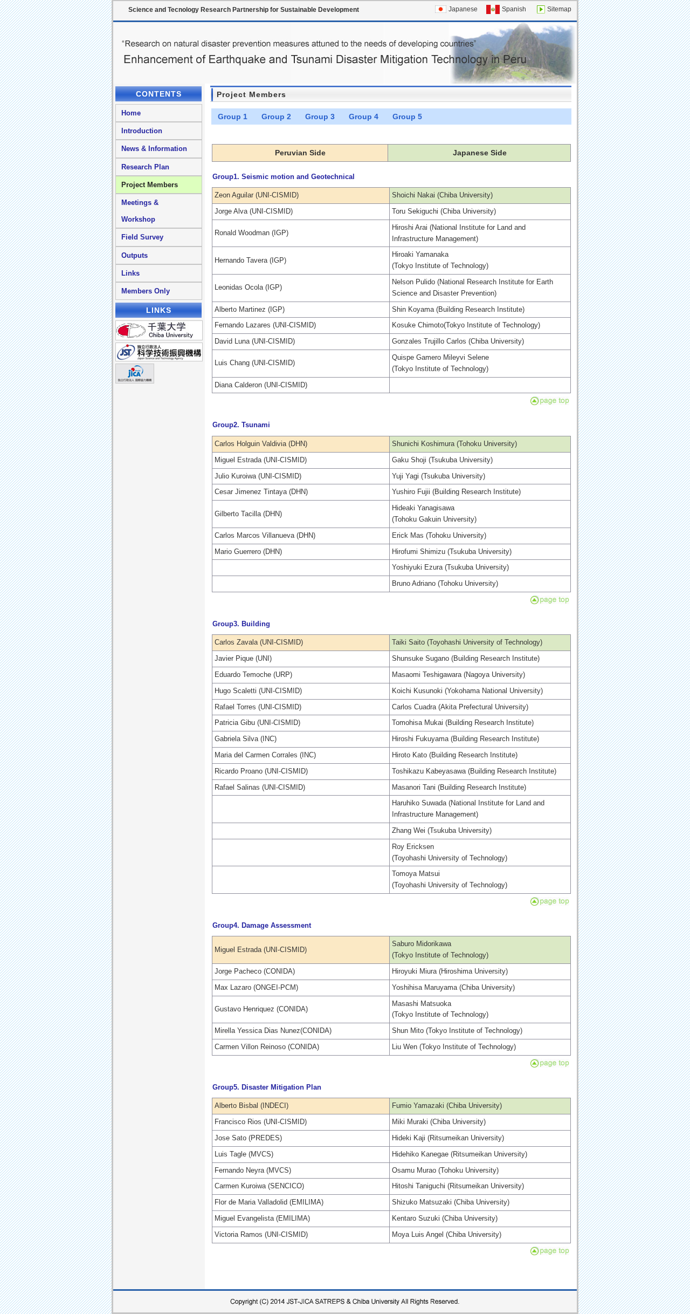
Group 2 (276, 116)
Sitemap (559, 9)
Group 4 (363, 116)
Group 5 (407, 116)
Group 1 (232, 116)
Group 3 (320, 116)
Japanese (463, 9)
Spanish (514, 9)
